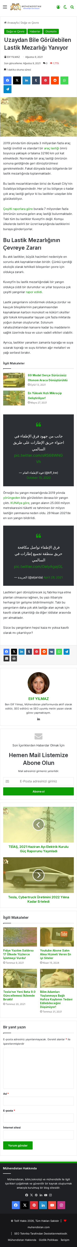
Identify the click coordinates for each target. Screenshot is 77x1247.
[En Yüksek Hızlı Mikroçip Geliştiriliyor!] (14, 398)
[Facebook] (6, 652)
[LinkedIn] (21, 652)
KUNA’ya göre (19, 503)
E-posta (9, 1110)
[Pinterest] (36, 652)
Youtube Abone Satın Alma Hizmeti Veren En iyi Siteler (55, 954)
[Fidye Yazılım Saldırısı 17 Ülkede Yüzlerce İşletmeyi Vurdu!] (20, 936)
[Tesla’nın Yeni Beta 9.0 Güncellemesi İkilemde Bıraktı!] (20, 978)
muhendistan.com (39, 1227)
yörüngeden (12, 498)
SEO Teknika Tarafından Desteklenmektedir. (41, 1233)
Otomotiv (51, 31)
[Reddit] (44, 652)
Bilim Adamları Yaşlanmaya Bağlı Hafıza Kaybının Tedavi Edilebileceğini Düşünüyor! (56, 999)
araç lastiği (51, 148)
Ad (6, 1093)
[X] (14, 652)
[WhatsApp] (59, 652)
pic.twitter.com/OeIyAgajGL (38, 566)
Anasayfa (13, 22)
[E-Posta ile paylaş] (6, 658)
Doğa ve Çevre (30, 22)
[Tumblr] (29, 652)
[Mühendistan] (25, 7)
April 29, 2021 (53, 577)
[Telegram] (66, 652)
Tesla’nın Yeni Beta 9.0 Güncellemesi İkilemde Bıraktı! (19, 995)
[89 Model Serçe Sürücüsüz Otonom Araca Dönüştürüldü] (14, 380)
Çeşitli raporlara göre (18, 209)
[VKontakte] (51, 652)
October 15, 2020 (39, 478)
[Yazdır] (14, 658)
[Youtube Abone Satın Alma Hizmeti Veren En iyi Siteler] (57, 936)
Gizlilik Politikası (48, 1239)
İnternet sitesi (12, 1127)
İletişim (65, 1239)
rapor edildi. (34, 292)
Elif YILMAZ (13, 56)
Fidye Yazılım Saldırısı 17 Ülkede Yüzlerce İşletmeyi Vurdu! (18, 954)
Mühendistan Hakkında (22, 1239)
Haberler (35, 31)
